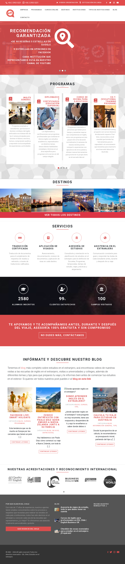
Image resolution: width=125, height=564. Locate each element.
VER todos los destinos (63, 215)
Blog (115, 10)
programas (20, 423)
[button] (60, 70)
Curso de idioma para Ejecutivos (80, 99)
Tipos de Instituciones (99, 10)
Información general (102, 426)
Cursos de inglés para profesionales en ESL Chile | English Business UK (74, 520)
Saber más (15, 206)
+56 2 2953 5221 (14, 3)
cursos (27, 421)
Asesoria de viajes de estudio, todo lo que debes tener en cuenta (75, 509)
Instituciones (79, 10)
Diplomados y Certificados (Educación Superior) (51, 101)
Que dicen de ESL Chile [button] (28, 529)
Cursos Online (51, 10)
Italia (15, 187)
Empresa (24, 10)
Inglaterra (47, 187)
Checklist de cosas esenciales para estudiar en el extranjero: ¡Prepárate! (75, 531)
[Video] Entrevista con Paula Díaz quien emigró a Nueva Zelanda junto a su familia (48, 421)
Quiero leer (21, 403)
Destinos (65, 10)
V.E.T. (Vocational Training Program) (108, 100)
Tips (76, 407)
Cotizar (16, 202)
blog (23, 367)
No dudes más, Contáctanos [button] (62, 335)
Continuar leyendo (19, 442)
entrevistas (48, 433)
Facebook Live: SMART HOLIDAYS (19, 416)
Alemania (78, 187)
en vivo (55, 430)
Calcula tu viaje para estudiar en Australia (105, 417)
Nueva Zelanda (109, 187)
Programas (36, 10)
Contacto (25, 17)
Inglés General (26, 99)
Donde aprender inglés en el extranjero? (76, 398)
